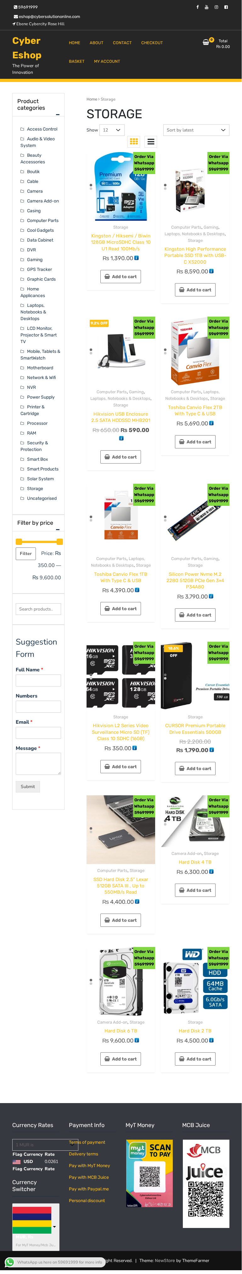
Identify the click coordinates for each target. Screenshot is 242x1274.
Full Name (29, 670)
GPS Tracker (39, 269)
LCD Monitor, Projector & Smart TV (38, 335)
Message (28, 748)
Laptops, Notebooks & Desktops (195, 233)
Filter (26, 554)
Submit (28, 787)
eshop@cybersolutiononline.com (49, 16)
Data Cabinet (40, 240)
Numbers (26, 696)
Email (24, 722)
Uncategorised (42, 498)
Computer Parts (186, 227)
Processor (37, 423)
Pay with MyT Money (89, 1165)
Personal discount (87, 1200)
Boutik (33, 171)
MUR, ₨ (24, 1237)
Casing (34, 210)
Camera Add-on (187, 853)
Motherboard (40, 368)
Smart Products (43, 469)
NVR (31, 387)
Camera (35, 191)
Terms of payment (87, 1142)
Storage (120, 227)
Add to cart (124, 276)
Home (92, 99)
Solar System (40, 479)
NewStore (165, 1260)
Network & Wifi (41, 377)
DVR (31, 250)
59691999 (27, 7)
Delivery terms (83, 1154)
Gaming (211, 227)
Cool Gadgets (40, 230)
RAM (31, 433)
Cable (32, 181)
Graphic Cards (41, 279)
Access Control (42, 129)
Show (92, 130)
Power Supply (41, 397)
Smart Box (37, 459)
